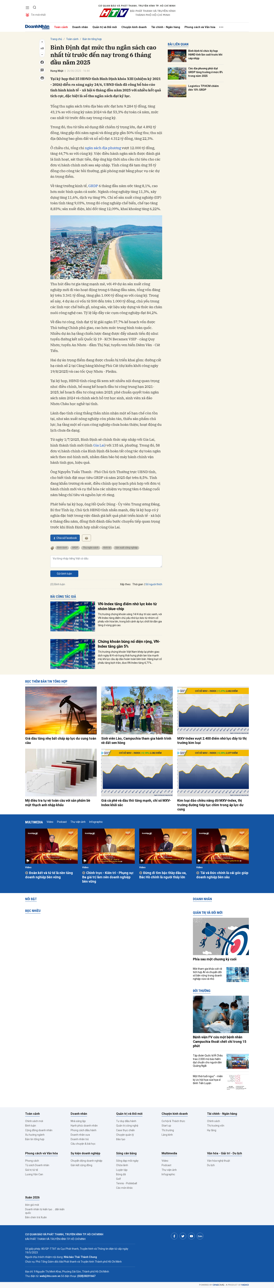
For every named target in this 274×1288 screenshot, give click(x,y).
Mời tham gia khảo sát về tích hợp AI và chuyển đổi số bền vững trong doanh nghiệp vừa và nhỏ (207, 974)
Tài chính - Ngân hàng (165, 27)
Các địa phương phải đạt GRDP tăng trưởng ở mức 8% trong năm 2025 (205, 72)
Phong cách (32, 1160)
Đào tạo (120, 1139)
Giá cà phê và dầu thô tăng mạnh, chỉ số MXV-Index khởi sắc (136, 802)
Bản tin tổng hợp (92, 39)
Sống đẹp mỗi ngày (127, 1160)
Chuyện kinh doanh (134, 27)
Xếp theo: (125, 584)
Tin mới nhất (38, 14)
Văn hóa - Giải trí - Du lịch (224, 1153)
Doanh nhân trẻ (80, 1139)
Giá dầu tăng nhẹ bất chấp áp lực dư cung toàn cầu (60, 740)
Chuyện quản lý (125, 1134)
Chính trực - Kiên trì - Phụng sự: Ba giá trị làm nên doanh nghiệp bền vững (108, 877)
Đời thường (201, 991)
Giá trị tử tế (31, 1169)
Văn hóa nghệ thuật (218, 1160)
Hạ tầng (211, 1130)
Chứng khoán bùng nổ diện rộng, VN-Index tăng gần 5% (129, 644)
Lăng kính (167, 1134)
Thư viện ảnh (78, 821)
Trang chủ (56, 39)
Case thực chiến (125, 1130)
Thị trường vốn (215, 1125)
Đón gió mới (32, 1204)
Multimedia (34, 822)
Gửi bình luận (64, 573)
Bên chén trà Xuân (36, 1217)
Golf (118, 1178)
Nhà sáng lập (78, 1121)
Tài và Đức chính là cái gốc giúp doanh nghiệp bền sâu (222, 875)
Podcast (62, 821)
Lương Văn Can (34, 1174)
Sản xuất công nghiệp (126, 547)
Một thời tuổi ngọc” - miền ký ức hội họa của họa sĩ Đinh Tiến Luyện (208, 1079)
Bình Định (62, 547)
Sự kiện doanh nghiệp (85, 1153)
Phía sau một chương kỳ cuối (215, 959)
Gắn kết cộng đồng (81, 1165)
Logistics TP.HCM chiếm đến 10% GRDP (203, 87)
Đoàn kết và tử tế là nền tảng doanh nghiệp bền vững (49, 875)
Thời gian (137, 584)
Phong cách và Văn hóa (200, 27)
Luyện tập (121, 1169)
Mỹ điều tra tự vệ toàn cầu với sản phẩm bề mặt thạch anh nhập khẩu (57, 802)
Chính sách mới (34, 1121)
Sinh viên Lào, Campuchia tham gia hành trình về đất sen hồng (136, 740)
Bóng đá (121, 1174)
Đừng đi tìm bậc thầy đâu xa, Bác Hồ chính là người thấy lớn (163, 875)
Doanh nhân (80, 27)
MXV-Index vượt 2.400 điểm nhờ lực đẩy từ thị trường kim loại (212, 740)
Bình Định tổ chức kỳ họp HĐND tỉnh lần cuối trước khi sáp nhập (205, 54)
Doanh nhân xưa (80, 1134)
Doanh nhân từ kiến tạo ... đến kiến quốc (44, 1211)
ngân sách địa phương (103, 148)
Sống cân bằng (126, 1153)
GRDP (93, 186)
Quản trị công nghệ (127, 1125)
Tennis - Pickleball (126, 1183)
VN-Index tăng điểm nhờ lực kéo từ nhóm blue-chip (127, 606)
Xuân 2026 (32, 1197)
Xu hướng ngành (35, 1134)
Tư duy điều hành (126, 1121)
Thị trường (168, 1130)
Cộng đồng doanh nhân (38, 1130)
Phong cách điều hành (83, 1130)
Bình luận (30, 1125)
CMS (218, 1285)
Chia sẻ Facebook (66, 537)
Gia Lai (99, 445)
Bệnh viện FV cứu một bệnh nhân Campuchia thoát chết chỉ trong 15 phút (219, 1041)
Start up (166, 1125)
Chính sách (213, 1121)
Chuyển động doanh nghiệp (86, 1160)
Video (50, 821)
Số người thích (153, 584)
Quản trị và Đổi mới (104, 27)
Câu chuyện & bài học (83, 1143)
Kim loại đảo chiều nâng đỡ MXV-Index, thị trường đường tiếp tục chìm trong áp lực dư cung (210, 804)
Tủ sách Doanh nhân (37, 1165)
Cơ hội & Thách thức (173, 1121)
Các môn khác (124, 1187)
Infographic (96, 821)
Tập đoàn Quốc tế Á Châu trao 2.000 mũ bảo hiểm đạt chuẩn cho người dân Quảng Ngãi (208, 1060)
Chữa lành (122, 1165)
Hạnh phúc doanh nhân (84, 1125)
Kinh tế (106, 547)
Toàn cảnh (61, 27)
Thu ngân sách (90, 547)
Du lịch (211, 1165)
